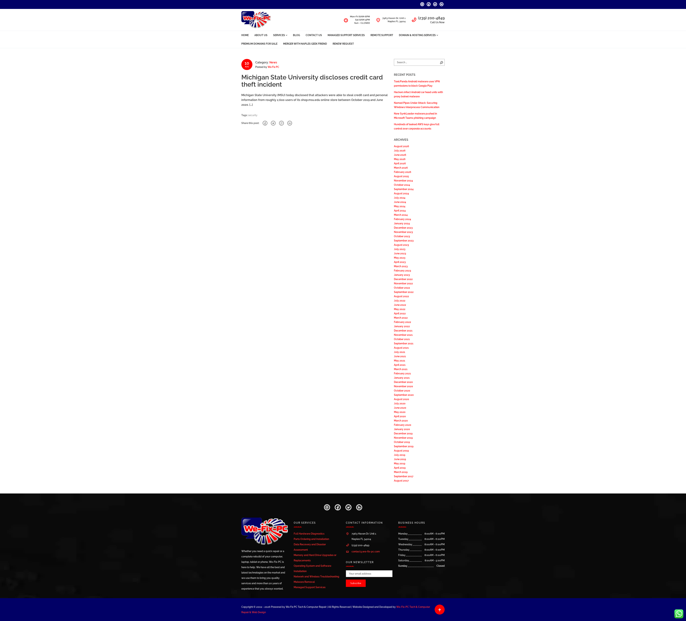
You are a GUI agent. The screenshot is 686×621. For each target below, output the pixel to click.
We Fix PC (273, 67)
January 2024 (402, 223)
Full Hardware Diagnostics (309, 533)
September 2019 (403, 446)
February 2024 (402, 219)
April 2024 (400, 210)
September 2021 (403, 343)
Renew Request (343, 43)
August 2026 (401, 146)
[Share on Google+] (281, 123)
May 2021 (399, 360)
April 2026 (400, 163)
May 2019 (399, 463)
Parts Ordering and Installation (311, 539)
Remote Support (382, 35)
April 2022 (400, 313)
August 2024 (401, 193)
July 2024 (399, 197)
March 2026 (401, 167)
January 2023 (402, 274)
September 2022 (404, 292)
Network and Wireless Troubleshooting (316, 576)
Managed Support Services (346, 35)
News (273, 62)
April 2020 (400, 416)
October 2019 (402, 442)
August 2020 (401, 399)
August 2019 (401, 450)
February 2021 (402, 373)
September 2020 (404, 394)
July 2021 (399, 352)
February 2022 (402, 322)
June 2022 (400, 304)
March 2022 (401, 317)
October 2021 (402, 339)
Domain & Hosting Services (417, 35)
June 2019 (400, 459)
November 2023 (403, 232)
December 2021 (403, 330)
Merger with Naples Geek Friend (305, 43)
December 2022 (403, 279)
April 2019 (400, 467)
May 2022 (399, 309)
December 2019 (403, 433)
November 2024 (403, 180)
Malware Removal (304, 581)
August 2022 (401, 296)
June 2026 (400, 154)
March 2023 (401, 266)
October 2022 (402, 287)
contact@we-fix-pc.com (366, 551)
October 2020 (402, 390)
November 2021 (403, 334)
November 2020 (403, 386)
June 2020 (400, 407)
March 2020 (401, 420)
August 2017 (401, 480)
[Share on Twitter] (273, 123)
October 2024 (402, 184)
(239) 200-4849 (431, 18)
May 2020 (400, 412)
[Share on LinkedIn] (289, 123)
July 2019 (399, 454)
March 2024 (401, 214)
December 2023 (403, 227)
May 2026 (400, 159)
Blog (296, 35)
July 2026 (400, 150)
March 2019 (400, 472)
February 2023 (402, 270)
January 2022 (402, 326)
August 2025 (401, 176)
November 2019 (403, 437)
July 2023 (399, 249)
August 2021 (401, 347)
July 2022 (399, 300)
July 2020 (400, 403)
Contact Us (314, 35)
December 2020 (403, 382)
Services (279, 35)
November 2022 (403, 283)
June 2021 (400, 356)
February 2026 (402, 172)
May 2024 (399, 206)
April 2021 (400, 364)
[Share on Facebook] (265, 123)
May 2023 (399, 257)
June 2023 (400, 253)
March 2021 (400, 369)
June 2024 (400, 202)
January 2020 (402, 429)
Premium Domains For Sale (259, 43)
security (252, 115)
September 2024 (404, 189)
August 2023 (401, 244)
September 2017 (403, 476)
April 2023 (400, 262)
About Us (260, 35)
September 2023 (404, 240)
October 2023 (402, 236)
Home (245, 35)
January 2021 (402, 377)
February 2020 (402, 424)
